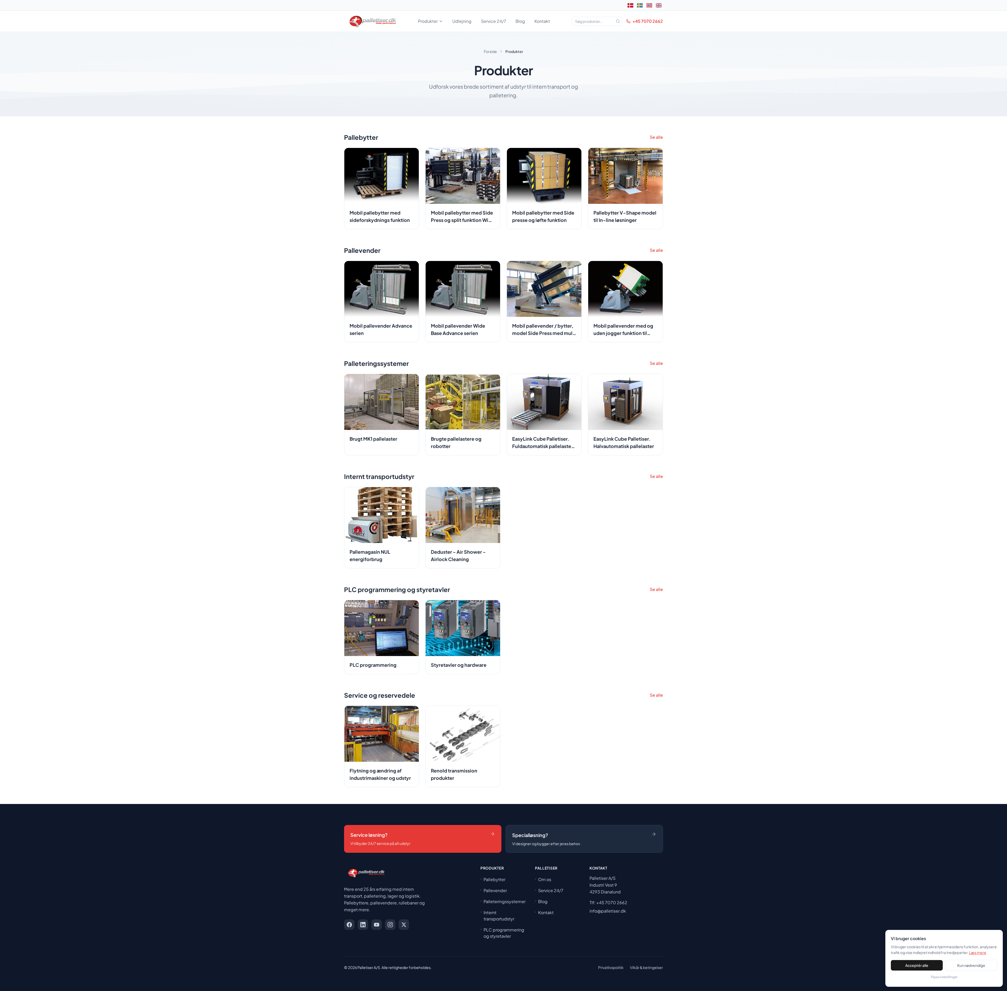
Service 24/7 (493, 21)
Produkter (428, 21)
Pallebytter (494, 879)
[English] (659, 5)
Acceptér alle (916, 965)
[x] (404, 924)
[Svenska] (640, 5)
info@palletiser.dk (608, 911)
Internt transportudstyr (499, 915)
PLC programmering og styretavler (504, 933)
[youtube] (376, 924)
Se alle (656, 137)
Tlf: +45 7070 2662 (608, 902)
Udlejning (462, 21)
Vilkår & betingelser (646, 967)
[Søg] (618, 21)
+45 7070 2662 (648, 21)
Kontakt (542, 21)
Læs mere (977, 952)
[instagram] (390, 924)
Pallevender (495, 890)
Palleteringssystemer (505, 901)
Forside (490, 51)
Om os (544, 879)
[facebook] (349, 924)
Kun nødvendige (971, 965)
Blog (520, 21)
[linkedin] (363, 924)
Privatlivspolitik (611, 967)
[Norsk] (649, 5)
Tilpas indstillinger (944, 977)
